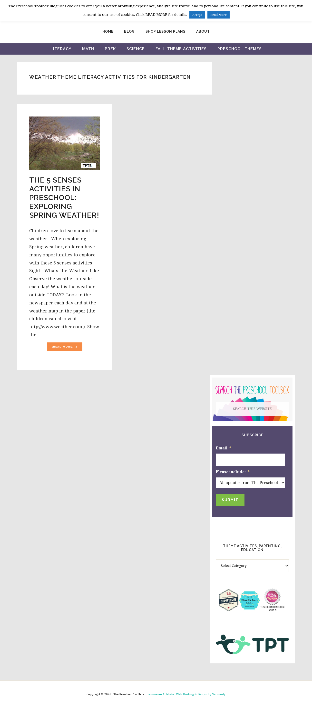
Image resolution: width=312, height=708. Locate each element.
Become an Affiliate (160, 694)
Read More (218, 15)
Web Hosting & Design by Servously (200, 694)
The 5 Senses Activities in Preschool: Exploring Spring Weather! (64, 197)
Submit (230, 500)
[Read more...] (67, 348)
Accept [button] (197, 15)
